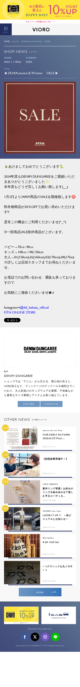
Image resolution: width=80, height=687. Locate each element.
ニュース (15, 41)
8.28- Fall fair (51, 542)
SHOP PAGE (28, 404)
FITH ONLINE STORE (19, 312)
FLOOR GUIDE (51, 404)
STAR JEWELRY (50, 484)
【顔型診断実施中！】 (55, 458)
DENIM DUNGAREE (18, 375)
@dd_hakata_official (34, 307)
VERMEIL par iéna (52, 511)
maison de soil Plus (53, 430)
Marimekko (48, 538)
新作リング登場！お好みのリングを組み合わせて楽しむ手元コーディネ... (58, 492)
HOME (7, 41)
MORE (40, 592)
